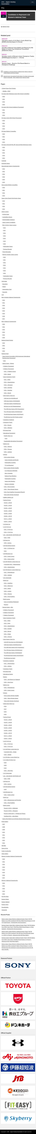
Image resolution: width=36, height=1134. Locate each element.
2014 (3, 158)
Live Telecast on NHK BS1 (11, 470)
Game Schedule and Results (11, 460)
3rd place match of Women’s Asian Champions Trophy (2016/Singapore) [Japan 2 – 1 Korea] (18, 57)
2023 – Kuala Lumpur (9, 556)
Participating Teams (8, 246)
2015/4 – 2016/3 (8, 513)
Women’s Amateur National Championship (12, 856)
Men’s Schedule (8, 473)
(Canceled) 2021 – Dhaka (10, 752)
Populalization (5, 907)
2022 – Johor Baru (8, 770)
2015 (3, 182)
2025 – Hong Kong (8, 682)
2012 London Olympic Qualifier (11, 468)
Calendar (4, 160)
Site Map (4, 845)
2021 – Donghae (8, 390)
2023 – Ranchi (7, 393)
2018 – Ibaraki (7, 374)
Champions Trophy (7, 422)
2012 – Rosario (7, 425)
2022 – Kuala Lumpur (9, 794)
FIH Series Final (7, 430)
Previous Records (7, 249)
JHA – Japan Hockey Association (15, 1131)
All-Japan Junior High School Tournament (11, 118)
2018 (5, 765)
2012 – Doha (7, 623)
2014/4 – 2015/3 (8, 510)
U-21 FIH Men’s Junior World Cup (11, 757)
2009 (3, 829)
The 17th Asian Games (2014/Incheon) (13, 411)
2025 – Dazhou (7, 543)
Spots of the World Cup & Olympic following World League (16, 818)
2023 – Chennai (8, 636)
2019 (5, 711)
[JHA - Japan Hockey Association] (8, 3)
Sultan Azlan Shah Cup (8, 703)
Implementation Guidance (8, 219)
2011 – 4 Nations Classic (10, 371)
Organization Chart (6, 289)
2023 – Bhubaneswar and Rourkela (12, 800)
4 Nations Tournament (8, 368)
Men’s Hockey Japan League (9, 225)
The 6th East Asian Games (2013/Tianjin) (13, 414)
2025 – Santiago (8, 452)
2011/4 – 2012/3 (8, 502)
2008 (3, 827)
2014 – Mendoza (8, 427)
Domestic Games (6, 163)
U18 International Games (9, 545)
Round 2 (6, 604)
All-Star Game (5, 214)
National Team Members (10, 476)
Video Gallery (5, 853)
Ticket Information (6, 251)
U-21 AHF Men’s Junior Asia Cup (11, 749)
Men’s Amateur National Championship (11, 297)
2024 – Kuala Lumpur (9, 559)
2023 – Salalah (7, 754)
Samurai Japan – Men (7, 607)
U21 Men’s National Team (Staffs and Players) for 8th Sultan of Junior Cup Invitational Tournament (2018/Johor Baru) (17, 49)
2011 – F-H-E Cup (8, 529)
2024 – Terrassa (8, 449)
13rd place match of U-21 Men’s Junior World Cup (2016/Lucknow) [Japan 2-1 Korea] (16, 41)
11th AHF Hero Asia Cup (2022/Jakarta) (13, 642)
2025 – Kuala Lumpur (9, 690)
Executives (5, 284)
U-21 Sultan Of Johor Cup (9, 760)
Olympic (5, 454)
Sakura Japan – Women (8, 363)
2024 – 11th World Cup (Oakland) (12, 679)
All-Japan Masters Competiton (9, 131)
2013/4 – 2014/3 (8, 508)
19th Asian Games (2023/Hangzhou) (12, 644)
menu (32, 2)
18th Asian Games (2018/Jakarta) (12, 401)
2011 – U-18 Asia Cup (9, 548)
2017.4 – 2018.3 (8, 519)
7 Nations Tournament (8, 615)
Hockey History (5, 899)
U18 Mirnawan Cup (7, 553)
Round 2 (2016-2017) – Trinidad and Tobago (14, 813)
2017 (3, 318)
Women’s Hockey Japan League (10, 254)
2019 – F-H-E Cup (8, 532)
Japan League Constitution (8, 222)
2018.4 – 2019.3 (8, 521)
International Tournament (9, 433)
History (4, 286)
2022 (4, 360)
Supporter (4, 292)
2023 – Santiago (8, 575)
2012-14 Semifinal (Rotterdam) (11, 602)
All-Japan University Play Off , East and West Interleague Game (17, 144)
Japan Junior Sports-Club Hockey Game (11, 198)
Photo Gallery (5, 821)
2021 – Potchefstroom (9, 572)
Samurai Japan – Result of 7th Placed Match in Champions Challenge (16, 64)
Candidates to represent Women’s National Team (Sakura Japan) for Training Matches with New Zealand (18, 72)
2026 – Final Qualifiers (9, 596)
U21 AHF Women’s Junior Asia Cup (11, 561)
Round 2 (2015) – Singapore (11, 810)
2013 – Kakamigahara (9, 382)
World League (6, 599)
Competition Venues (7, 217)
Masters (5, 677)
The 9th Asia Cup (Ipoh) (9, 658)
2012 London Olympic (9, 457)
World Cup (5, 580)
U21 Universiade (7, 577)
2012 (3, 101)
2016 (4, 243)
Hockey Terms (5, 904)
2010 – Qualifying (8, 583)
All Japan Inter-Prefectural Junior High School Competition (15, 93)
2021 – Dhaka (7, 634)
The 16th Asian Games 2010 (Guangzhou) (14, 409)
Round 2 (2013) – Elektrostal (11, 808)
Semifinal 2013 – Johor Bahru (11, 816)
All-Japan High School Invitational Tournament (13, 107)
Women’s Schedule (9, 484)
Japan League (5, 211)
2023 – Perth (7, 537)
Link (3, 294)
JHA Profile (4, 281)
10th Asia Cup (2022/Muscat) (11, 398)
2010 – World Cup (8, 585)
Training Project (7, 500)
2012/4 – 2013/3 (8, 505)
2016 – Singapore (8, 385)
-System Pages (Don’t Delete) (9, 88)
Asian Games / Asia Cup (9, 395)
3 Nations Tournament (8, 366)
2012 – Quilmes (8, 666)
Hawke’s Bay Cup (8, 435)
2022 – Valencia (8, 446)
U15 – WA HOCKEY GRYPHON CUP (12, 535)
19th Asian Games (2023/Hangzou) (12, 403)
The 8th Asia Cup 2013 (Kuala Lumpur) (13, 417)
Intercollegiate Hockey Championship (10, 166)
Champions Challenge (8, 419)
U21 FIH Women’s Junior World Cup (11, 569)
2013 (3, 104)
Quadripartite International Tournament (13, 441)
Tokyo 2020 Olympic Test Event (11, 494)
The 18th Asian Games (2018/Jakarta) (13, 652)
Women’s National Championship (10, 880)
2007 (3, 824)
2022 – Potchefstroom (9, 687)
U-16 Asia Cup (6, 524)
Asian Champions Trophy (9, 377)
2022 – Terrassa (8, 593)
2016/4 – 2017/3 (8, 516)
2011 (3, 99)
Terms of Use (5, 848)
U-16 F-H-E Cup (7, 527)
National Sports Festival (7, 340)
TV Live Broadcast (9, 465)
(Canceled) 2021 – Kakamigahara (12, 564)
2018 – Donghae (8, 387)
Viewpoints (4, 910)
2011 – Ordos (7, 379)
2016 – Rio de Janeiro (9, 486)
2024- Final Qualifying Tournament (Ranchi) (14, 492)
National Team (5, 26)
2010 (3, 96)
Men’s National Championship (9, 321)
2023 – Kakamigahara (9, 567)
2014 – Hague (7, 588)
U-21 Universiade (7, 773)
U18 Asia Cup (6, 540)
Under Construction (6, 851)
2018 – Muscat (7, 631)
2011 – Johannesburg (9, 663)
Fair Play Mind (5, 896)
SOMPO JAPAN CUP (8, 497)
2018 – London (7, 591)
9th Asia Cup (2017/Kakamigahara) (12, 406)
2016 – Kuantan (8, 628)
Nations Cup (6, 443)
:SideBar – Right (6, 91)
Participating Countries (10, 462)
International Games (8, 674)
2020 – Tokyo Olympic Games (11, 489)
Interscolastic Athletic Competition (10, 185)
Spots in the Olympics (10, 481)
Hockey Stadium (5, 902)
